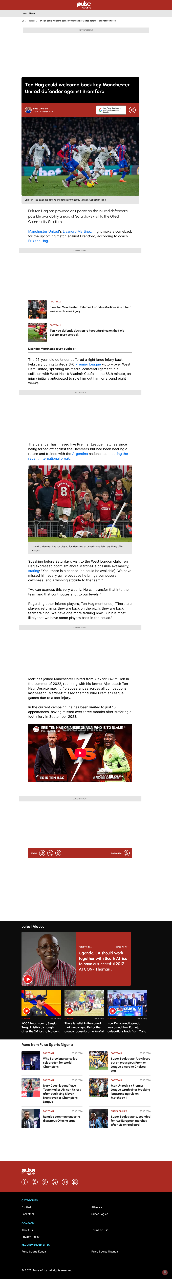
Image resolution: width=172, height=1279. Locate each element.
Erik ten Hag (38, 241)
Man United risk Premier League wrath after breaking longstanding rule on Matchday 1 (130, 1092)
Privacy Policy (30, 1236)
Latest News (28, 13)
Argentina (80, 454)
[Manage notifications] (165, 1272)
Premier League (88, 364)
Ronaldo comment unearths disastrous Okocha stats (61, 1119)
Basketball (28, 1214)
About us (27, 1230)
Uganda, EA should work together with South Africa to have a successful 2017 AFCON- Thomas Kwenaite (103, 961)
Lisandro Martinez (77, 231)
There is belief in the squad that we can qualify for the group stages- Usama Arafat (84, 1027)
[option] (41, 1013)
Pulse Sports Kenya (34, 1251)
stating (33, 571)
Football (31, 20)
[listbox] (86, 1012)
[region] (86, 1012)
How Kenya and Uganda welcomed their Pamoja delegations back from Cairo (127, 1027)
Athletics (96, 1207)
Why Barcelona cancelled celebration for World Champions (60, 1062)
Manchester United (43, 231)
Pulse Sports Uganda (104, 1251)
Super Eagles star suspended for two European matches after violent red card (130, 1121)
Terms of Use (99, 1230)
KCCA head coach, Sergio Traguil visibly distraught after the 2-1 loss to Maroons (41, 1027)
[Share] (132, 110)
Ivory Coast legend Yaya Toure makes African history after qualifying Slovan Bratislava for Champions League (62, 1094)
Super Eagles (119, 1111)
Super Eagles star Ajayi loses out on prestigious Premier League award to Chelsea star (130, 1065)
